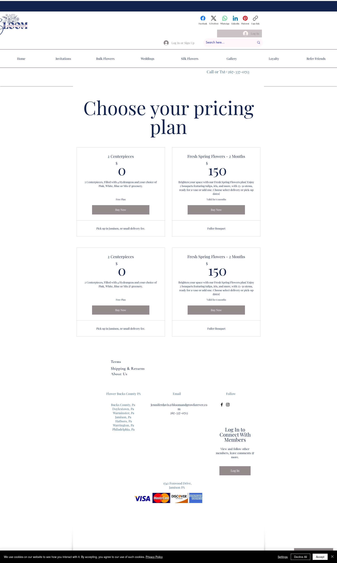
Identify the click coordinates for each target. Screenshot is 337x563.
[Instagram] (227, 404)
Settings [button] (283, 557)
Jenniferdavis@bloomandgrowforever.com (179, 407)
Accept (320, 557)
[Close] (332, 557)
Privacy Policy (154, 557)
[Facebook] (221, 404)
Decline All (300, 557)
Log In (235, 471)
